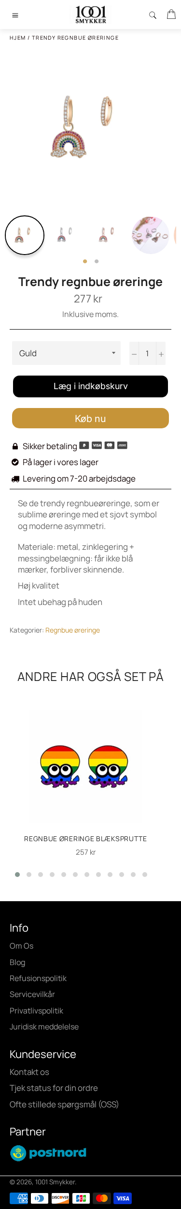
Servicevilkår (32, 994)
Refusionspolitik (38, 978)
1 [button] (85, 262)
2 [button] (96, 262)
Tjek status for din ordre (54, 1087)
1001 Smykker (55, 1182)
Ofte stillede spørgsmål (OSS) (64, 1104)
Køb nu (90, 418)
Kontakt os (29, 1071)
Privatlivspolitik (36, 1010)
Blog (17, 962)
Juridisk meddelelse (44, 1026)
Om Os (21, 945)
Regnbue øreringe (72, 630)
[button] (17, 874)
